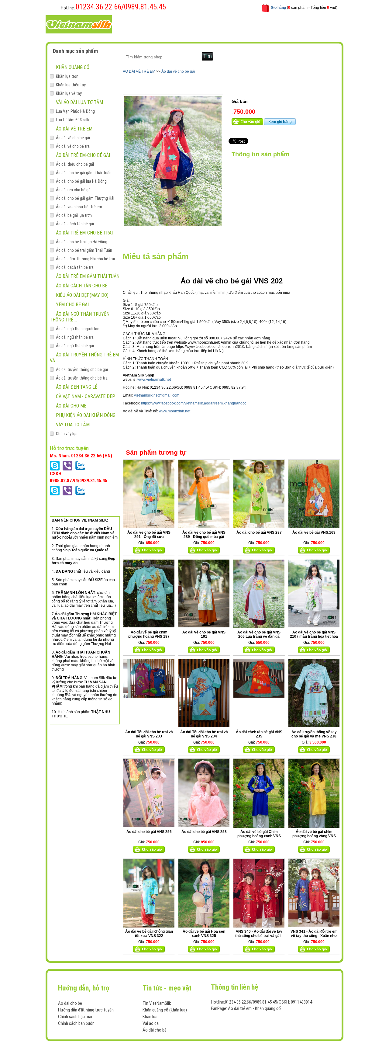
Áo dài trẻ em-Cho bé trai (84, 233)
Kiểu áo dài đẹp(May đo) (82, 295)
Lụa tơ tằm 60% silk (72, 119)
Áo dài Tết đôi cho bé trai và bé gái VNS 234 (204, 734)
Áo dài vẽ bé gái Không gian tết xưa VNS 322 (149, 933)
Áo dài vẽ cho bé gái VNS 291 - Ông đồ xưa (148, 534)
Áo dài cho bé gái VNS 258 (204, 832)
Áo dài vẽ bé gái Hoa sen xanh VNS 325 (204, 933)
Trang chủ (136, 24)
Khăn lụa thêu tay (71, 84)
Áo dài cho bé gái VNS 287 (259, 532)
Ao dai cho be (70, 1003)
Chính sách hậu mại (75, 1016)
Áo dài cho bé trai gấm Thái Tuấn (84, 250)
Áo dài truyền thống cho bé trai (82, 378)
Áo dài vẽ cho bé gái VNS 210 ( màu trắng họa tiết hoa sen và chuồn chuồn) (314, 636)
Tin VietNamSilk (157, 1003)
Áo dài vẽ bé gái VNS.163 (314, 532)
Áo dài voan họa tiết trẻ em (79, 206)
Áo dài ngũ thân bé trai (75, 337)
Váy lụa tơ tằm (73, 425)
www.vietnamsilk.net (154, 379)
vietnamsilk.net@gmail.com (156, 395)
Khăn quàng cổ (72, 67)
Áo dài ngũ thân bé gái (75, 345)
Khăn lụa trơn (67, 76)
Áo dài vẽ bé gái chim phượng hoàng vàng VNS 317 (314, 836)
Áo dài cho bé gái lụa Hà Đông (81, 181)
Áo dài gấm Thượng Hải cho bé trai (85, 258)
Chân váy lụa (66, 433)
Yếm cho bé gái (72, 304)
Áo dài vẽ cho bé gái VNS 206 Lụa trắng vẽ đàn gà (259, 634)
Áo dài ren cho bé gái (73, 189)
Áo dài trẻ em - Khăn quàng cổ (254, 1008)
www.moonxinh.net (175, 411)
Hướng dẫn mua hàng (210, 24)
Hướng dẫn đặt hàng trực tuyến (86, 1010)
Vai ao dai (151, 1023)
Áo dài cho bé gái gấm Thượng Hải (85, 198)
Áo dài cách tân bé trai (75, 267)
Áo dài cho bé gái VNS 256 (149, 832)
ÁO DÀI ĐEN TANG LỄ (76, 387)
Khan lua (150, 1016)
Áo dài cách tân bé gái (75, 223)
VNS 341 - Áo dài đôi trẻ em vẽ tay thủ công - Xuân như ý (314, 935)
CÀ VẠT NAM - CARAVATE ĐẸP (85, 396)
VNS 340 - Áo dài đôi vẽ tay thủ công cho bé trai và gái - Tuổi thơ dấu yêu (259, 935)
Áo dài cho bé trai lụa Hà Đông (81, 241)
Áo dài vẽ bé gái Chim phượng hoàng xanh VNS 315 (259, 836)
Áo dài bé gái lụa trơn (74, 215)
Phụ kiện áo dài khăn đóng (85, 415)
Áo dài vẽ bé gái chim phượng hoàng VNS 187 (149, 634)
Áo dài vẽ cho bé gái (73, 137)
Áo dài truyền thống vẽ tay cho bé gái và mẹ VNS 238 (314, 734)
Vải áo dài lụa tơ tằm (79, 102)
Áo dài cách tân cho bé (81, 286)
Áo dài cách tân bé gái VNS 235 (259, 734)
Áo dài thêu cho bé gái (75, 164)
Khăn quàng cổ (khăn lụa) (165, 1010)
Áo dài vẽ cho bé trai (73, 146)
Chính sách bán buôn (76, 1023)
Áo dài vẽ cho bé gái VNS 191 (203, 634)
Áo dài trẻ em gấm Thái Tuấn (87, 276)
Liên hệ (246, 24)
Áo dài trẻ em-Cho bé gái (83, 155)
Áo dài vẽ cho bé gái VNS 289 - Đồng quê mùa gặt (203, 534)
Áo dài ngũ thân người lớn (77, 328)
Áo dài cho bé (155, 1030)
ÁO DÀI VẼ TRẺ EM (74, 129)
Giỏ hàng (278, 7)
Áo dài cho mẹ (71, 406)
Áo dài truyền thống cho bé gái (82, 369)
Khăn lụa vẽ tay (69, 93)
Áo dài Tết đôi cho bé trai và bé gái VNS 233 (149, 734)
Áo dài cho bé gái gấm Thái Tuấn (84, 172)
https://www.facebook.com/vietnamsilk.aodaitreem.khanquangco (193, 403)
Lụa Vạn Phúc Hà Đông (75, 111)
